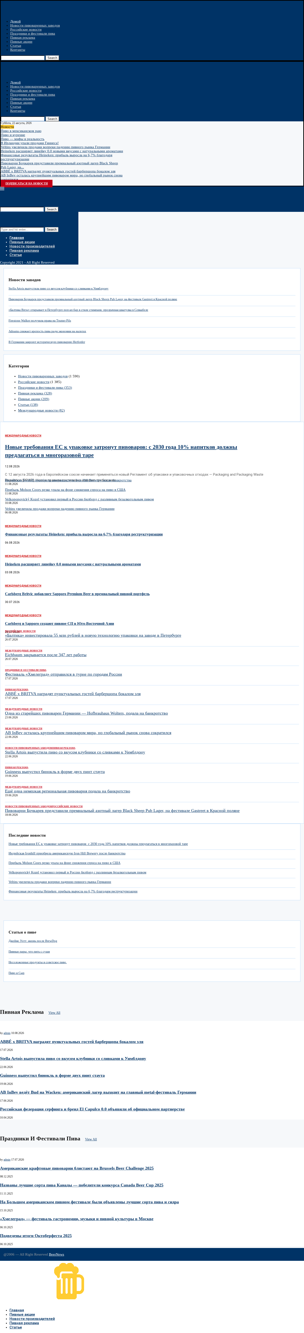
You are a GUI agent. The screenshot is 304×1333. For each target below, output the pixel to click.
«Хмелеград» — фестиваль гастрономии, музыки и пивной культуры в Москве (76, 1218)
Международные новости (41, 410)
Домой (15, 21)
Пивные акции (21, 41)
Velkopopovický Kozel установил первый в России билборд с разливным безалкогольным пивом (79, 499)
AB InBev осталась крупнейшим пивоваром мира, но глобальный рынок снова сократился (88, 732)
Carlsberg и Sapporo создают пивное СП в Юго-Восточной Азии (59, 623)
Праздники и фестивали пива (32, 33)
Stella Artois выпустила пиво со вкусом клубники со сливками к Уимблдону (59, 288)
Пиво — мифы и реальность (22, 139)
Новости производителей (32, 246)
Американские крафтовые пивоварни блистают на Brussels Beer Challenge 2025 (77, 1168)
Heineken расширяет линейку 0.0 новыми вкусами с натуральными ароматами (62, 151)
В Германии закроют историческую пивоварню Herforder (47, 342)
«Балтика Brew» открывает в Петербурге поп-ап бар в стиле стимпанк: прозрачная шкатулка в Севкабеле (78, 310)
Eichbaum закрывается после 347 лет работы (45, 654)
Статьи (15, 45)
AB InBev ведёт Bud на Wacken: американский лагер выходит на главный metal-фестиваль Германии (98, 1092)
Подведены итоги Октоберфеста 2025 (36, 1235)
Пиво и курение (13, 135)
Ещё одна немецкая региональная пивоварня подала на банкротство (67, 791)
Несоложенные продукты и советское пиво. (38, 962)
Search (52, 58)
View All (54, 1013)
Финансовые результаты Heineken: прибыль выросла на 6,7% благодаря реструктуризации (84, 534)
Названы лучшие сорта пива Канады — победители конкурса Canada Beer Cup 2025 (81, 1185)
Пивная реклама (22, 37)
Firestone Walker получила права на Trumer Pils (40, 320)
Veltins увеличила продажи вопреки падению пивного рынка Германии (55, 147)
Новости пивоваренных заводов (35, 25)
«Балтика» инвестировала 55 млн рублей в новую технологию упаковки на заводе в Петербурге (93, 635)
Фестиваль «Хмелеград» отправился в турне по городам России (63, 674)
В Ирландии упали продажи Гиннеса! (30, 143)
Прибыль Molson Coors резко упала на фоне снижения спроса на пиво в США (65, 490)
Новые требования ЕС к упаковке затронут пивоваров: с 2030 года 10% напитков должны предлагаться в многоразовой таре (98, 844)
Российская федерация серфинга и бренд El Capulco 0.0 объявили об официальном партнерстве (92, 1109)
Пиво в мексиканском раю (21, 131)
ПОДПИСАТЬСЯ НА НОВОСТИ (26, 183)
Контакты (17, 50)
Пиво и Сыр (16, 973)
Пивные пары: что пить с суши (29, 951)
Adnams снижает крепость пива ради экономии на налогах (47, 331)
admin (7, 1033)
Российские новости (26, 29)
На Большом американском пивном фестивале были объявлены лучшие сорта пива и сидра (89, 1202)
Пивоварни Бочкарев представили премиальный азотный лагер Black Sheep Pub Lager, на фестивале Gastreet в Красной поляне (93, 299)
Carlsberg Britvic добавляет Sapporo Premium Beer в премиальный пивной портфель (77, 594)
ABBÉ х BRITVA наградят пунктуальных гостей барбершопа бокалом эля (58, 171)
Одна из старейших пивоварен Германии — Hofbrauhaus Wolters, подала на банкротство (86, 713)
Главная (17, 238)
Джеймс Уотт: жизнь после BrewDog (33, 941)
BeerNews (56, 1254)
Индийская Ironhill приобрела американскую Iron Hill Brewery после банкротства (68, 480)
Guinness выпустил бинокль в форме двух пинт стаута (55, 771)
